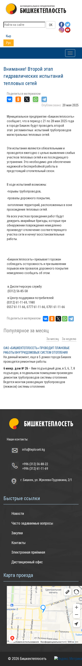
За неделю (69, 339)
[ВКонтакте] (9, 99)
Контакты (18, 543)
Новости (17, 513)
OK (50, 25)
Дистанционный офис (27, 562)
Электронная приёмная (28, 552)
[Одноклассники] (18, 99)
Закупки (17, 533)
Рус (8, 43)
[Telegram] (44, 99)
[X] (27, 99)
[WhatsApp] (35, 99)
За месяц (52, 339)
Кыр (8, 36)
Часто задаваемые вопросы (32, 523)
